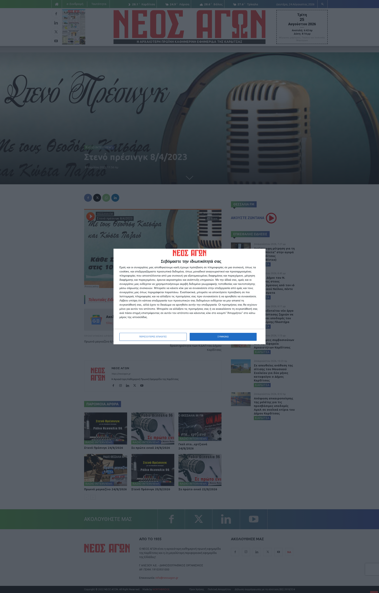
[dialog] (189, 296)
